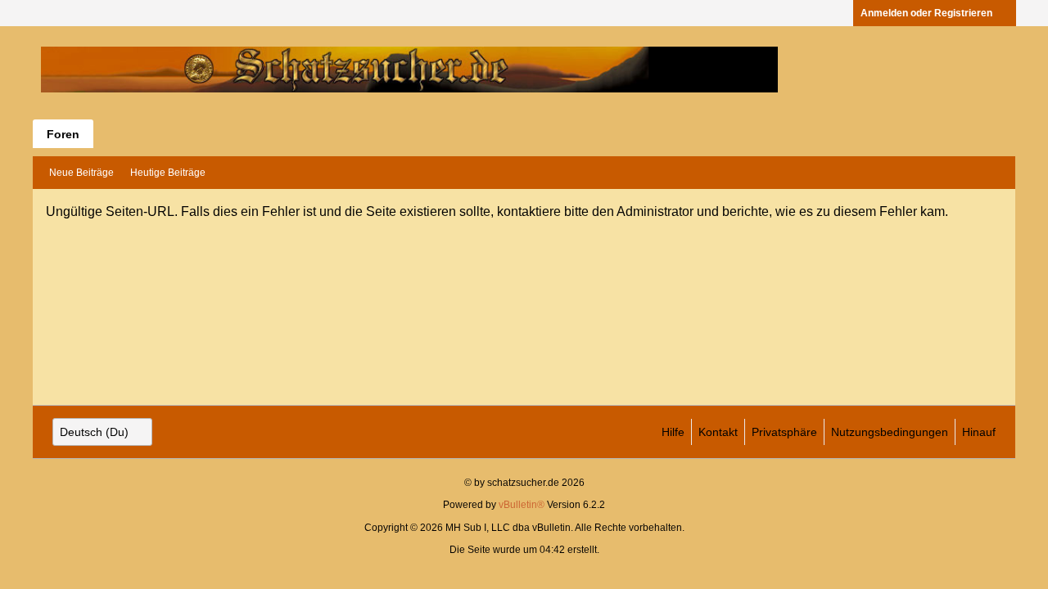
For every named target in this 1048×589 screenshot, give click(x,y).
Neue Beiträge (81, 172)
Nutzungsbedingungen (889, 431)
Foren (63, 134)
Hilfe (673, 431)
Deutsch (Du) (94, 431)
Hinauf (979, 431)
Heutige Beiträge (168, 172)
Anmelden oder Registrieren (926, 13)
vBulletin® (521, 504)
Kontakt (718, 431)
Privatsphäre (784, 431)
